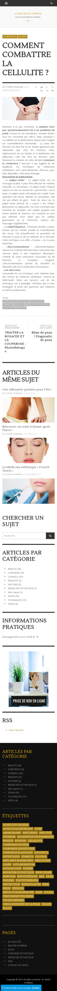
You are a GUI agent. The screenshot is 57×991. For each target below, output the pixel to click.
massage (19, 304)
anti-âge (45, 832)
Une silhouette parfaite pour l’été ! (27, 389)
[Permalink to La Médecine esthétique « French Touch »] (28, 491)
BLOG (11, 949)
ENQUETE (13, 580)
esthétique (37, 301)
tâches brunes (13, 900)
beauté (8, 840)
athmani (9, 836)
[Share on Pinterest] (52, 87)
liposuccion (12, 868)
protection (11, 884)
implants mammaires (18, 860)
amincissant (10, 301)
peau (49, 876)
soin (39, 892)
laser (7, 864)
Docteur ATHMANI (12, 393)
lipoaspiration (24, 864)
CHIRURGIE (13, 572)
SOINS (22, 36)
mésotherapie (27, 876)
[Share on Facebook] (36, 87)
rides (7, 888)
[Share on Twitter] (41, 87)
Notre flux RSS (16, 730)
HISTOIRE (13, 584)
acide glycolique (15, 824)
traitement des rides (18, 896)
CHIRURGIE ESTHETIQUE (21, 953)
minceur (21, 307)
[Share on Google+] (47, 87)
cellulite (24, 301)
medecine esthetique (37, 304)
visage (46, 904)
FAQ (10, 961)
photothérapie (27, 880)
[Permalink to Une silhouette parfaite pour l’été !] (28, 410)
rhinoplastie (31, 884)
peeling (8, 880)
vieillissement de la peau (21, 904)
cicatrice (41, 852)
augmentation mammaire (35, 836)
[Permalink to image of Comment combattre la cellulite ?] (28, 108)
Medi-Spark (9, 307)
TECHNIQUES (15, 600)
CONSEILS (9, 36)
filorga (41, 856)
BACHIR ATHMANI (17, 945)
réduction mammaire (18, 892)
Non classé (13, 592)
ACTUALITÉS (14, 941)
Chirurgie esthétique (19, 848)
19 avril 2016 (30, 434)
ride (46, 884)
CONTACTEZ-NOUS (18, 965)
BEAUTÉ (12, 568)
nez (41, 876)
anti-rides (30, 832)
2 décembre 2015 (32, 474)
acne (38, 828)
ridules (18, 888)
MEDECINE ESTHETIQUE (20, 588)
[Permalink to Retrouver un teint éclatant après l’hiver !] (28, 450)
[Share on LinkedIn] (41, 90)
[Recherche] (6, 3)
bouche (20, 840)
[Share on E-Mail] (52, 90)
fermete (7, 304)
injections (42, 860)
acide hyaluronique (18, 828)
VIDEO (11, 603)
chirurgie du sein (15, 844)
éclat (7, 908)
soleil (48, 892)
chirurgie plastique (18, 852)
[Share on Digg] (47, 90)
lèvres (28, 868)
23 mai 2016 (29, 393)
